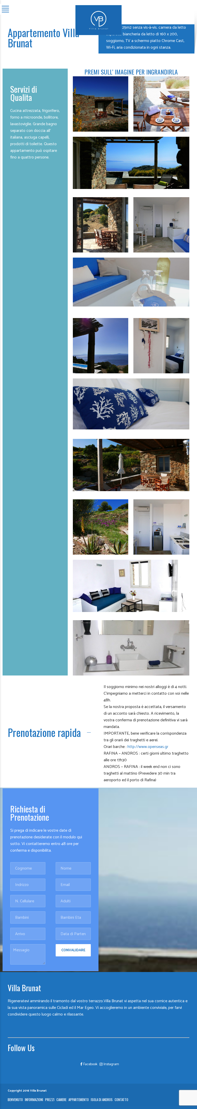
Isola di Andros (102, 1099)
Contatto (121, 1099)
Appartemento (78, 1099)
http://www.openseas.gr (147, 746)
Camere (61, 1099)
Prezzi (49, 1099)
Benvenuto (15, 1099)
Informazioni (34, 1099)
